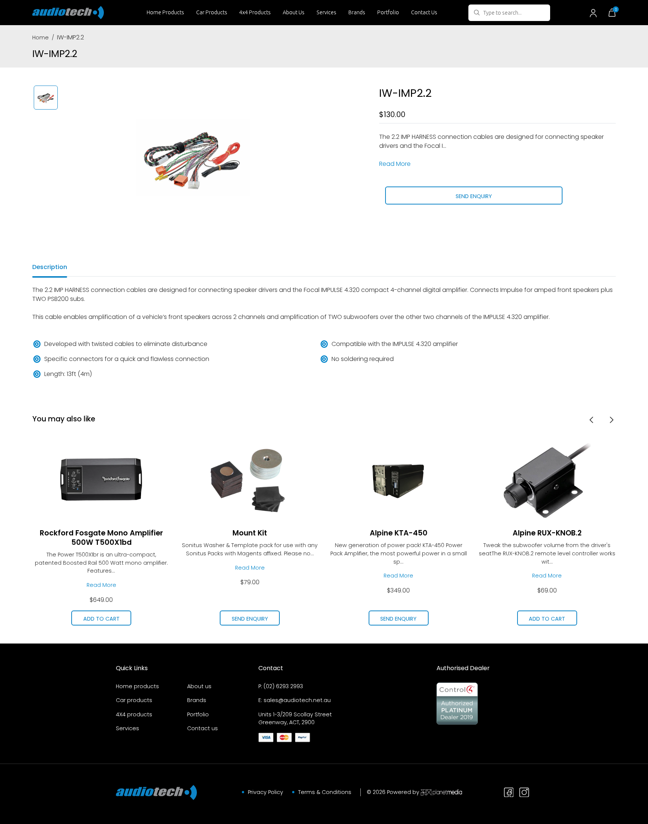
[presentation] (591, 419)
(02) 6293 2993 (283, 686)
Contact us (202, 728)
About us (199, 686)
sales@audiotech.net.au (297, 700)
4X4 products (134, 714)
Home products (137, 686)
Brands (356, 12)
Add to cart (101, 619)
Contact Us (424, 12)
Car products (134, 700)
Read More (395, 163)
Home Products (165, 12)
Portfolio (388, 12)
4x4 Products (255, 12)
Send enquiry (474, 196)
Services (326, 12)
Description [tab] (49, 267)
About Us (293, 12)
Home (40, 37)
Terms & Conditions (324, 792)
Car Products (211, 12)
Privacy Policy (265, 792)
